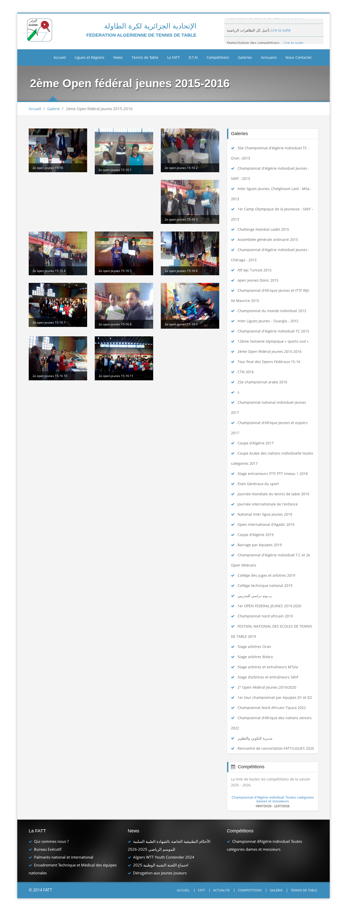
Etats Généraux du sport (258, 483)
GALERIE (276, 890)
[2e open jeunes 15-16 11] (124, 358)
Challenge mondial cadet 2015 (263, 229)
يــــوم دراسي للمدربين (255, 595)
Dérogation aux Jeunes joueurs (160, 872)
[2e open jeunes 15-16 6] (190, 253)
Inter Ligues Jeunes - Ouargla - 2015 (268, 321)
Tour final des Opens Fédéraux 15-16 (269, 361)
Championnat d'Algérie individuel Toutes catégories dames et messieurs (273, 799)
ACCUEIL (183, 890)
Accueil (60, 57)
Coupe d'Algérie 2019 (256, 534)
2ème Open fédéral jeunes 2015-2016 (270, 351)
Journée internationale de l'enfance (268, 504)
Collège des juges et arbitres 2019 (266, 575)
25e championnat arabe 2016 (262, 382)
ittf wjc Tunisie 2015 (255, 270)
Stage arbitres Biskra (255, 656)
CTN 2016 (246, 371)
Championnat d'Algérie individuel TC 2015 (273, 331)
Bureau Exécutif (47, 849)
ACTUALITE (221, 890)
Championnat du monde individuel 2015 (272, 310)
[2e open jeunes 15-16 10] (58, 358)
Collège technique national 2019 (265, 585)
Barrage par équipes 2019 (260, 544)
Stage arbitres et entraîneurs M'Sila (268, 666)
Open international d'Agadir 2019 (266, 524)
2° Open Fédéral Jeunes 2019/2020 (267, 687)
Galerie (53, 108)
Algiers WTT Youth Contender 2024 (163, 857)
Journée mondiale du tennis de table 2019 (273, 493)
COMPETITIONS (250, 890)
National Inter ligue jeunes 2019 (265, 514)
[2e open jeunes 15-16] (58, 150)
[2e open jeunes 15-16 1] (124, 151)
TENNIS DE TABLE (304, 890)
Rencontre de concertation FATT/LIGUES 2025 (276, 748)
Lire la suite (280, 24)
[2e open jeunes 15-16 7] (58, 305)
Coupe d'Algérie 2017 (256, 443)
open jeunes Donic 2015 (258, 280)
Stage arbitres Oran (254, 646)
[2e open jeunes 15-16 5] (124, 253)
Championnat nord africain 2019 (265, 616)
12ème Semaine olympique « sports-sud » (273, 341)
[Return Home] (40, 29)
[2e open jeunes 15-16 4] (58, 253)
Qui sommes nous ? (51, 841)
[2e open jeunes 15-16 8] (124, 306)
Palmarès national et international (63, 857)
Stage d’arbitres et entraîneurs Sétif (268, 677)
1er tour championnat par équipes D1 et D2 (275, 697)
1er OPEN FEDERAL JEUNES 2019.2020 (269, 605)
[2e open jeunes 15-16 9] (190, 306)
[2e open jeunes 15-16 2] (190, 150)
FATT (201, 890)
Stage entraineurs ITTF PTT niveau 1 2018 (273, 473)
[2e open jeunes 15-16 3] (190, 202)
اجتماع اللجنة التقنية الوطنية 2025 (160, 864)
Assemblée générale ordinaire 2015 (268, 239)
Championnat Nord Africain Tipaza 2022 (272, 707)
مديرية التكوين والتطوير (255, 738)
